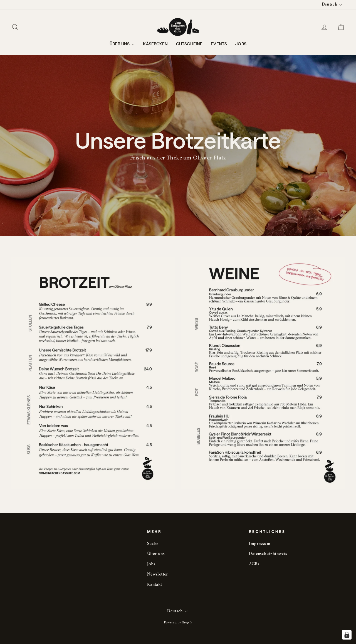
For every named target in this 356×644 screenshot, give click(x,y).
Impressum (259, 544)
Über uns (120, 43)
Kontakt (154, 585)
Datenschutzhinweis (268, 554)
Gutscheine (189, 43)
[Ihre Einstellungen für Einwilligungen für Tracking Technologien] (347, 635)
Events (219, 43)
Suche (153, 544)
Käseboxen (155, 43)
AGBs (254, 564)
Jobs (240, 43)
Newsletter (157, 574)
